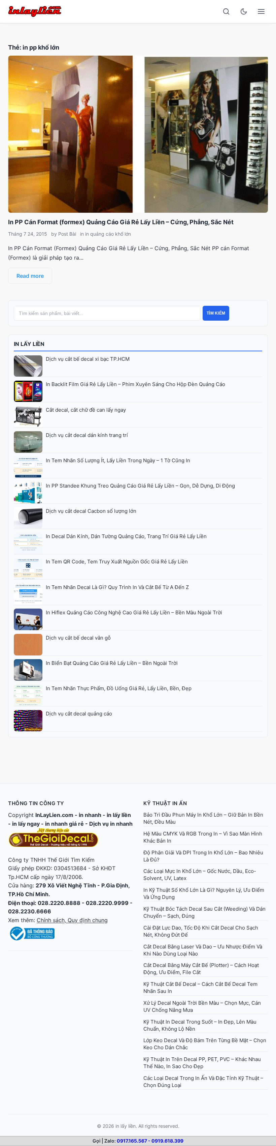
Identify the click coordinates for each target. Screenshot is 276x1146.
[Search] (226, 11)
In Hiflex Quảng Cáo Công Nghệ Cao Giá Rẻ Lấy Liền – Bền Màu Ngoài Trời (134, 612)
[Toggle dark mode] (243, 11)
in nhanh (90, 815)
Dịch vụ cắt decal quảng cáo (79, 713)
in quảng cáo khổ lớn (108, 234)
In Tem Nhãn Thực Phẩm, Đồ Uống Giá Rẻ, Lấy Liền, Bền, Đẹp (119, 688)
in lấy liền (119, 815)
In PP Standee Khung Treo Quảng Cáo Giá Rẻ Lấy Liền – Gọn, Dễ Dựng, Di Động (140, 485)
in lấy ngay (26, 823)
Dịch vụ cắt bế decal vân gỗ (78, 638)
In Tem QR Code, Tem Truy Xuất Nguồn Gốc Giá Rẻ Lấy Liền (117, 561)
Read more (30, 275)
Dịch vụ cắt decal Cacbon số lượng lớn (91, 511)
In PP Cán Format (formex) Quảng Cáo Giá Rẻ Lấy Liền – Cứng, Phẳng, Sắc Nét (121, 222)
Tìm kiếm (216, 313)
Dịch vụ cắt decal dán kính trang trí (87, 435)
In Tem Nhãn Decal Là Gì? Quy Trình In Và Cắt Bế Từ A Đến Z (117, 587)
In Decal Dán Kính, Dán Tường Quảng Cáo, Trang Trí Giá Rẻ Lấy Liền (126, 536)
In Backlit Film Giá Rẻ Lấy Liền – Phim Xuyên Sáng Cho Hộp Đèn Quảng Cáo (135, 384)
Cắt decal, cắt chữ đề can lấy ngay (86, 410)
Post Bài (67, 234)
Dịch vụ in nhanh (111, 823)
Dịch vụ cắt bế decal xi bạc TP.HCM (88, 359)
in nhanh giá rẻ (64, 823)
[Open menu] (261, 11)
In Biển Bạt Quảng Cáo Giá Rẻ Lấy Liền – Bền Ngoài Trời (112, 663)
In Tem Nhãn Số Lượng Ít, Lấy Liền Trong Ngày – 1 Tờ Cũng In (118, 460)
